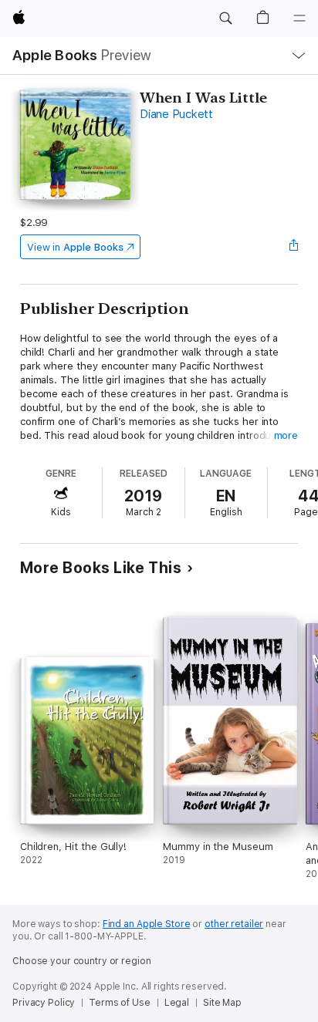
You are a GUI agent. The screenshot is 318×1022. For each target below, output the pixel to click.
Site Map (222, 1002)
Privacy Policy (43, 1002)
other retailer (234, 924)
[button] (225, 18)
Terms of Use (120, 1002)
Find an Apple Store (147, 924)
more (286, 435)
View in (75, 247)
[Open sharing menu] (293, 247)
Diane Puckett (176, 114)
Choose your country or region (81, 961)
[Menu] (299, 18)
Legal (176, 1002)
